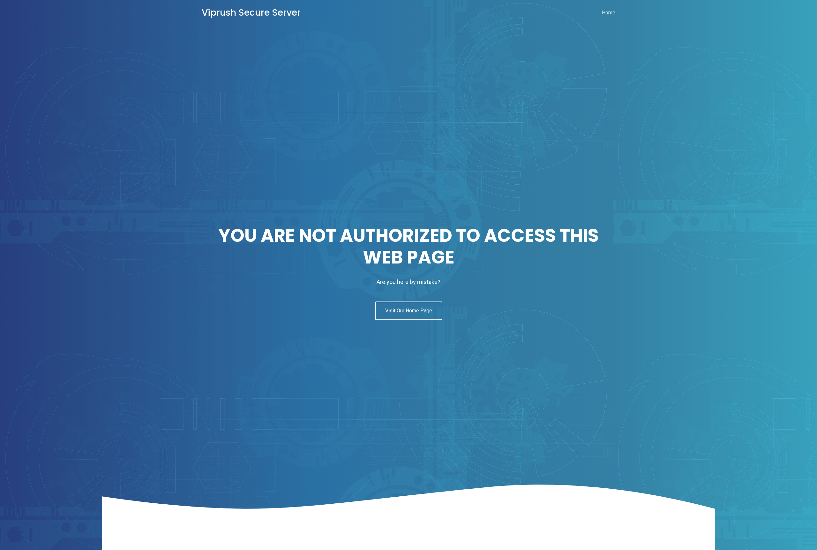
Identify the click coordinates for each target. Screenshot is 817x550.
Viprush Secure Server (251, 12)
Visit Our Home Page (408, 311)
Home (608, 13)
